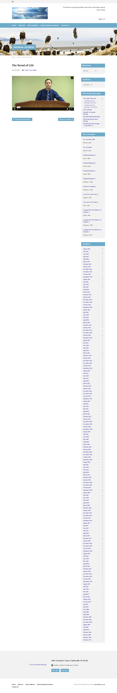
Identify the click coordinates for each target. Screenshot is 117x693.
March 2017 (86, 535)
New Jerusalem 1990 (89, 139)
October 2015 (87, 579)
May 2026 (86, 256)
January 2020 (87, 449)
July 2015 (85, 586)
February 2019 (87, 477)
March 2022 (86, 383)
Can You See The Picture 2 (90, 194)
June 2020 (86, 436)
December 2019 (87, 452)
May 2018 (86, 500)
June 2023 (86, 345)
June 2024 (86, 315)
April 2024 (86, 320)
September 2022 (87, 368)
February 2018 (87, 508)
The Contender (87, 109)
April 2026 (86, 259)
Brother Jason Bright (30, 70)
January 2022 (87, 388)
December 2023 (87, 330)
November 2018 (87, 485)
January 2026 (87, 266)
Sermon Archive (24, 47)
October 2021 (87, 396)
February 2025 (87, 294)
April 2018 (86, 502)
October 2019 (87, 457)
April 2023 (86, 350)
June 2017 (86, 528)
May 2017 (86, 530)
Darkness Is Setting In (89, 186)
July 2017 (85, 525)
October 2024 (87, 304)
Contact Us (65, 25)
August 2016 (86, 553)
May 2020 (86, 439)
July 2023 (85, 343)
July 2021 (85, 403)
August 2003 (86, 624)
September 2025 (87, 277)
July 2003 (85, 627)
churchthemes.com (99, 684)
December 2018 (87, 482)
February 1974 (87, 640)
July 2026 (85, 251)
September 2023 (87, 337)
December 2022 (87, 360)
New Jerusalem (87, 147)
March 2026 (86, 261)
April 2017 (86, 533)
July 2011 (85, 604)
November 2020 (87, 424)
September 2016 (87, 551)
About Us (22, 25)
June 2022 (86, 376)
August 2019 (86, 462)
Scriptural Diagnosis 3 (89, 163)
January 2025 (87, 297)
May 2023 (86, 348)
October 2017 (87, 518)
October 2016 (87, 548)
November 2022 (87, 363)
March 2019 (86, 475)
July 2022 (85, 373)
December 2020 (87, 421)
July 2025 (85, 282)
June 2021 (86, 406)
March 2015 (86, 596)
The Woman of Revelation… (23, 119)
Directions (65, 670)
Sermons (19, 57)
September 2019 (87, 459)
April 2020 (86, 442)
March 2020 (86, 444)
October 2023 (87, 335)
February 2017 (87, 538)
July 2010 (85, 607)
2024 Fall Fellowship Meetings (91, 116)
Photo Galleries (33, 25)
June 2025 (86, 284)
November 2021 (87, 393)
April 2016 (86, 563)
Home (14, 25)
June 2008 (86, 609)
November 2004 (87, 622)
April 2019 (86, 472)
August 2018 (86, 492)
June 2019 (86, 467)
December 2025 (87, 269)
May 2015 (86, 591)
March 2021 (86, 414)
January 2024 (87, 327)
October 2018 (87, 487)
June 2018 (86, 497)
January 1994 (87, 634)
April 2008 (86, 614)
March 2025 (86, 292)
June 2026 (86, 254)
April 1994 (86, 629)
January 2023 (87, 358)
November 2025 (87, 271)
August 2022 (86, 370)
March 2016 (86, 566)
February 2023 (87, 355)
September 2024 (87, 307)
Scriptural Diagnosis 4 (89, 155)
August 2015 (86, 584)
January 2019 (87, 480)
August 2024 (86, 310)
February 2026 (87, 264)
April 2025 (86, 289)
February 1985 (87, 637)
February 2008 (87, 617)
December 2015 (87, 574)
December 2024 (87, 299)
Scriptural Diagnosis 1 (89, 178)
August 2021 (86, 401)
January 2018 (87, 510)
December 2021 (87, 391)
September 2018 (87, 490)
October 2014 (87, 601)
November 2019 (87, 454)
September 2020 (87, 429)
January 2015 (87, 599)
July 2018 (85, 495)
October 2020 (87, 426)
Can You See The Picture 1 (90, 202)
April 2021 (86, 411)
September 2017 (87, 520)
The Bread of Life (27, 57)
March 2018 (86, 505)
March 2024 (86, 322)
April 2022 (86, 381)
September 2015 (87, 581)
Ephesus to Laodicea (65, 119)
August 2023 (86, 340)
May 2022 (86, 378)
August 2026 (86, 249)
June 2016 (86, 558)
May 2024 (86, 317)
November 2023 (87, 332)
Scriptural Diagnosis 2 (89, 170)
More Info (55, 670)
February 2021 (87, 416)
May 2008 (86, 612)
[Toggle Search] (12, 1)
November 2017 (87, 515)
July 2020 (85, 434)
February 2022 (87, 386)
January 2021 (87, 419)
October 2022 (87, 365)
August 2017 (86, 523)
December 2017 (87, 513)
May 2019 (86, 469)
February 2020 (87, 447)
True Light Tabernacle (89, 98)
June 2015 (86, 589)
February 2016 (87, 568)
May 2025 (86, 287)
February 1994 (87, 632)
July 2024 (85, 312)
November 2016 (87, 546)
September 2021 (87, 398)
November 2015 (87, 576)
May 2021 (86, 409)
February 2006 (87, 619)
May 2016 (86, 561)
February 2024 (87, 325)
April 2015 (86, 594)
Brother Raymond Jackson (50, 25)
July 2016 (85, 556)
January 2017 (87, 541)
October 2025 (87, 274)
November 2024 (87, 302)
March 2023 (86, 353)
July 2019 (85, 464)
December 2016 (87, 543)
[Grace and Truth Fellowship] (37, 664)
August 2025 (86, 279)
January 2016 (87, 571)
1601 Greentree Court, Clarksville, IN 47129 (69, 661)
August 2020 (86, 431)
